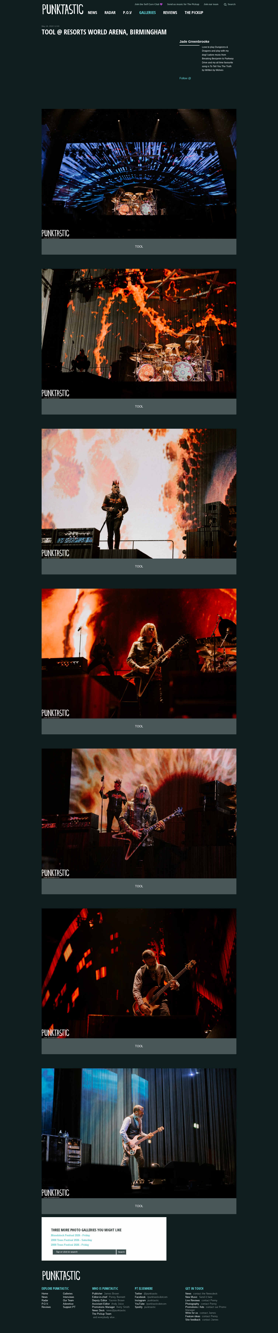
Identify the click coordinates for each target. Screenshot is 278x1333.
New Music (198, 1297)
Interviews (68, 1297)
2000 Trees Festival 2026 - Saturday (71, 1240)
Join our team (211, 4)
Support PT (69, 1307)
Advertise (68, 1303)
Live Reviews (201, 1300)
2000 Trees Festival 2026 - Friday (70, 1244)
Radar (110, 12)
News (92, 12)
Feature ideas (201, 1316)
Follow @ (185, 78)
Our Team (68, 1300)
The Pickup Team (101, 1313)
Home (45, 1293)
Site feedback (201, 1319)
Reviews (170, 12)
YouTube (150, 1303)
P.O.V (127, 12)
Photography (201, 1303)
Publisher (105, 1293)
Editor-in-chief (108, 1297)
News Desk (109, 1310)
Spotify (145, 1307)
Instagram (147, 1300)
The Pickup (194, 12)
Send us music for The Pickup (183, 4)
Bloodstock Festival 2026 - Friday (70, 1235)
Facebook (151, 1297)
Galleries (147, 12)
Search (121, 1252)
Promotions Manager (111, 1307)
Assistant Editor (108, 1303)
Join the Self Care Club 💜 (149, 4)
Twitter (146, 1293)
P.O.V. (45, 1303)
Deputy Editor (108, 1300)
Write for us (200, 1312)
